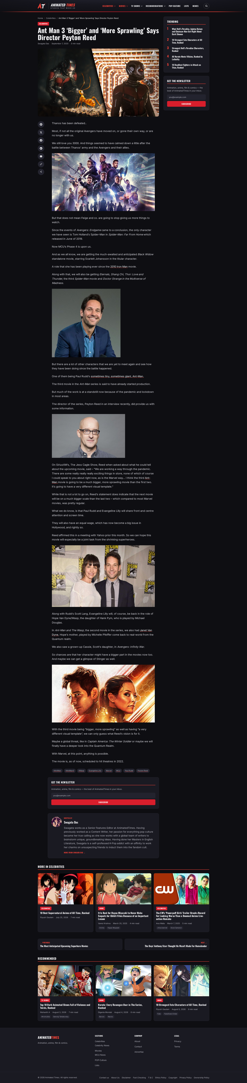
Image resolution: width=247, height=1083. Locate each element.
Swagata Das (43, 43)
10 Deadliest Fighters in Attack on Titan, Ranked (186, 66)
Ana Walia (160, 923)
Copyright (173, 1077)
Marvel (109, 771)
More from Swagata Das (74, 852)
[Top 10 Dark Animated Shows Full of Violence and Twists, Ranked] (65, 980)
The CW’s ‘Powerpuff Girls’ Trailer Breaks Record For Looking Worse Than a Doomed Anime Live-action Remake (180, 916)
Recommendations (154, 5)
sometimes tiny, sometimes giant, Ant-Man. (117, 376)
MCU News (100, 1055)
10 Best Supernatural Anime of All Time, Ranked (64, 913)
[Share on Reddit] (41, 148)
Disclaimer (126, 1077)
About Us (115, 1077)
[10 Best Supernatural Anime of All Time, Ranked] (65, 888)
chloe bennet (162, 928)
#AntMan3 (70, 771)
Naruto (110, 1017)
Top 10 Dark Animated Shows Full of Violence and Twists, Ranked (65, 1006)
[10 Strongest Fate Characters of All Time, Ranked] (181, 980)
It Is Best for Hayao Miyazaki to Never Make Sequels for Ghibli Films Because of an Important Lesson (123, 916)
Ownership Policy (201, 1077)
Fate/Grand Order (170, 1014)
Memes (196, 5)
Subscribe (103, 802)
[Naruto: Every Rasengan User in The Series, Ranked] (123, 980)
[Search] (206, 6)
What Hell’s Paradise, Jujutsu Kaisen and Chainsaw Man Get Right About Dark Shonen (187, 32)
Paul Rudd (129, 771)
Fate (159, 1014)
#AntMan (57, 771)
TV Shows (135, 5)
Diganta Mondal (105, 1012)
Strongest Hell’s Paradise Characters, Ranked (188, 49)
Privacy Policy (186, 1077)
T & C (150, 1077)
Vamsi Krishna (104, 923)
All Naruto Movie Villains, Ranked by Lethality (187, 58)
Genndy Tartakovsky (60, 1017)
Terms (177, 1046)
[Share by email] (41, 156)
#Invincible (45, 1017)
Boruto (101, 1017)
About (137, 1041)
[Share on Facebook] (41, 140)
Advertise (139, 1052)
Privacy (177, 1041)
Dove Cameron (176, 928)
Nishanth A (45, 1012)
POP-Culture (175, 5)
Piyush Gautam (46, 917)
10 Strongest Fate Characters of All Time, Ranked (187, 41)
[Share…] (41, 172)
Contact (138, 1046)
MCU (118, 771)
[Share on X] (41, 132)
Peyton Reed (143, 771)
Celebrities (107, 5)
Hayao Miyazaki (113, 928)
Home (40, 18)
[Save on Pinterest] (41, 124)
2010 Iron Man (119, 266)
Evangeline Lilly (95, 771)
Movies (122, 5)
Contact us (104, 1077)
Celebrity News (102, 1045)
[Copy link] (41, 164)
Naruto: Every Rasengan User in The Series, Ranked (120, 1006)
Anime (101, 908)
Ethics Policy (160, 1077)
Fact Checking (139, 1077)
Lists (186, 5)
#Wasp (81, 771)
